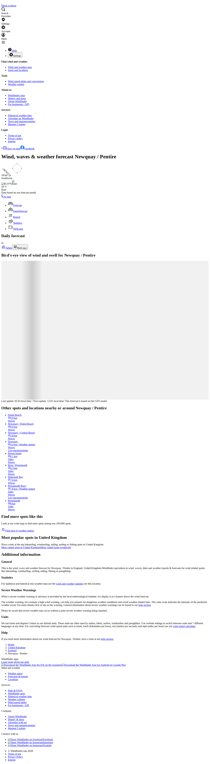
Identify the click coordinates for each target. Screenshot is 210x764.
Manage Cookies (16, 124)
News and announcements (21, 121)
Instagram (48, 742)
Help (14, 50)
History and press (17, 98)
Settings (17, 56)
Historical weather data (20, 115)
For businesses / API (18, 104)
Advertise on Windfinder (20, 118)
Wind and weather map (20, 67)
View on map (13, 148)
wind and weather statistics (70, 583)
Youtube (47, 745)
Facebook (29, 148)
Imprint (11, 141)
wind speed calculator (184, 626)
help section (144, 605)
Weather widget (16, 84)
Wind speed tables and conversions (26, 81)
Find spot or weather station (19, 530)
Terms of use (14, 135)
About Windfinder (17, 101)
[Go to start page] (1, 2)
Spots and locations (18, 70)
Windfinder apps (16, 95)
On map (7, 196)
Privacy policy (15, 138)
